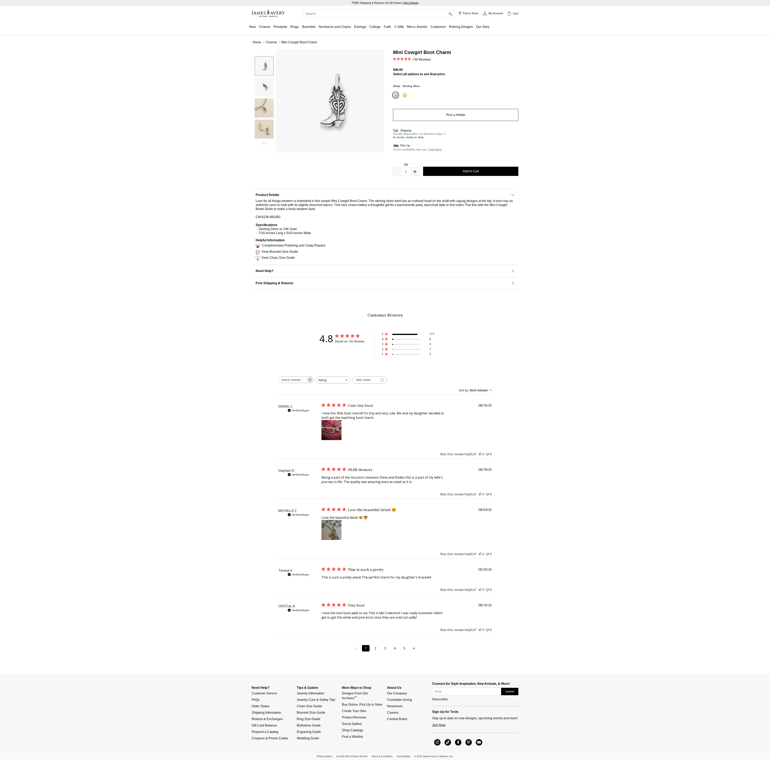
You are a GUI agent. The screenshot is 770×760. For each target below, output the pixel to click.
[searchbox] (292, 380)
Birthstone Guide (309, 725)
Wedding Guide (308, 738)
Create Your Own (354, 711)
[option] (264, 65)
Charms (271, 42)
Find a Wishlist (352, 736)
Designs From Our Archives (355, 696)
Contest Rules (397, 719)
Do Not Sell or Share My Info (351, 756)
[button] (493, 13)
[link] (375, 27)
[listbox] (265, 99)
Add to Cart (471, 171)
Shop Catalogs (352, 730)
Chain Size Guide (309, 706)
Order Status (261, 706)
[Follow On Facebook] (458, 742)
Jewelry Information (310, 693)
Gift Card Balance (264, 725)
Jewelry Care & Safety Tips (316, 699)
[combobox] (379, 14)
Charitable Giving (399, 699)
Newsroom (394, 706)
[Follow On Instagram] (437, 742)
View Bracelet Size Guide (279, 251)
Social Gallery (352, 724)
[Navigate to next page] (414, 648)
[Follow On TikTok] (448, 742)
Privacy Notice (440, 699)
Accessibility (403, 756)
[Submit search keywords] (452, 13)
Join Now (439, 725)
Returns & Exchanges (267, 719)
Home (257, 42)
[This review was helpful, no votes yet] (480, 454)
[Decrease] (415, 172)
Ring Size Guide (308, 719)
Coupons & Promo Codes (270, 738)
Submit (509, 691)
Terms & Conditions (382, 756)
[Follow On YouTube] (479, 742)
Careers (392, 712)
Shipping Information (266, 712)
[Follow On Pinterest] (468, 742)
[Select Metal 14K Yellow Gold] (405, 95)
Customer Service (264, 693)
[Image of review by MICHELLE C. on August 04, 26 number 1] (331, 530)
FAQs (256, 699)
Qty (406, 164)
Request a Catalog (265, 732)
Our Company (397, 693)
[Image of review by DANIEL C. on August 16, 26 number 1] (331, 430)
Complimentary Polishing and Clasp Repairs (293, 245)
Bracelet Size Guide (311, 712)
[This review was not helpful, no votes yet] (487, 454)
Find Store (435, 149)
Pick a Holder (455, 115)
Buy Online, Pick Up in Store (362, 704)
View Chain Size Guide (278, 257)
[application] (319, 104)
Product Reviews (354, 717)
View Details (410, 2)
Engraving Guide (309, 732)
